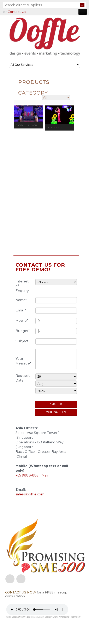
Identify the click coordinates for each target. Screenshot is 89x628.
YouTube (20, 578)
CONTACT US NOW (20, 592)
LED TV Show (55, 127)
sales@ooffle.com (30, 494)
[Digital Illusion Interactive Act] (28, 113)
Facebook (9, 578)
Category (33, 93)
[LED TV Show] (59, 114)
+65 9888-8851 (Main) (33, 475)
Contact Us (17, 12)
